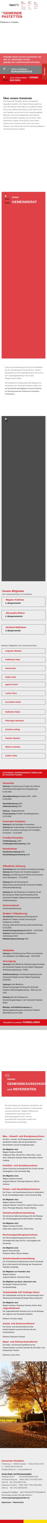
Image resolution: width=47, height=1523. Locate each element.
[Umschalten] (42, 603)
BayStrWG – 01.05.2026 (23, 930)
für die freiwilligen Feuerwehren (19, 824)
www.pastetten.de (25, 1469)
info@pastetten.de (9, 1469)
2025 (20, 804)
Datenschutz (18, 1502)
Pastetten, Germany (14, 4)
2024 (14, 852)
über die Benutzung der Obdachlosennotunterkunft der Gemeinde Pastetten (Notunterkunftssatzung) (22, 884)
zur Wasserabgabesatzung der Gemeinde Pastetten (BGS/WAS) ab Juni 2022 (21, 1010)
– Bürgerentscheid (13, 811)
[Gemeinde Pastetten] (13, 19)
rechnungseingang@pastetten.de (16, 1498)
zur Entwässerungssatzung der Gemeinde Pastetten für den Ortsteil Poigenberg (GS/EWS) (22, 977)
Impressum (6, 1502)
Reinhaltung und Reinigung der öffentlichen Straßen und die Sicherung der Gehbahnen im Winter (20, 919)
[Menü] (42, 17)
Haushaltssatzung (10, 804)
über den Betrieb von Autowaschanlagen (24, 869)
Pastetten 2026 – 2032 (19, 796)
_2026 (18, 841)
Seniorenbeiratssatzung (12, 908)
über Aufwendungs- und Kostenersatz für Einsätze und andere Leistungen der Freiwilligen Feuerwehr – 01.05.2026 (22, 830)
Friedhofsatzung (9, 841)
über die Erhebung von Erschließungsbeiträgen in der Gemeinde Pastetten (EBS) (22, 1000)
